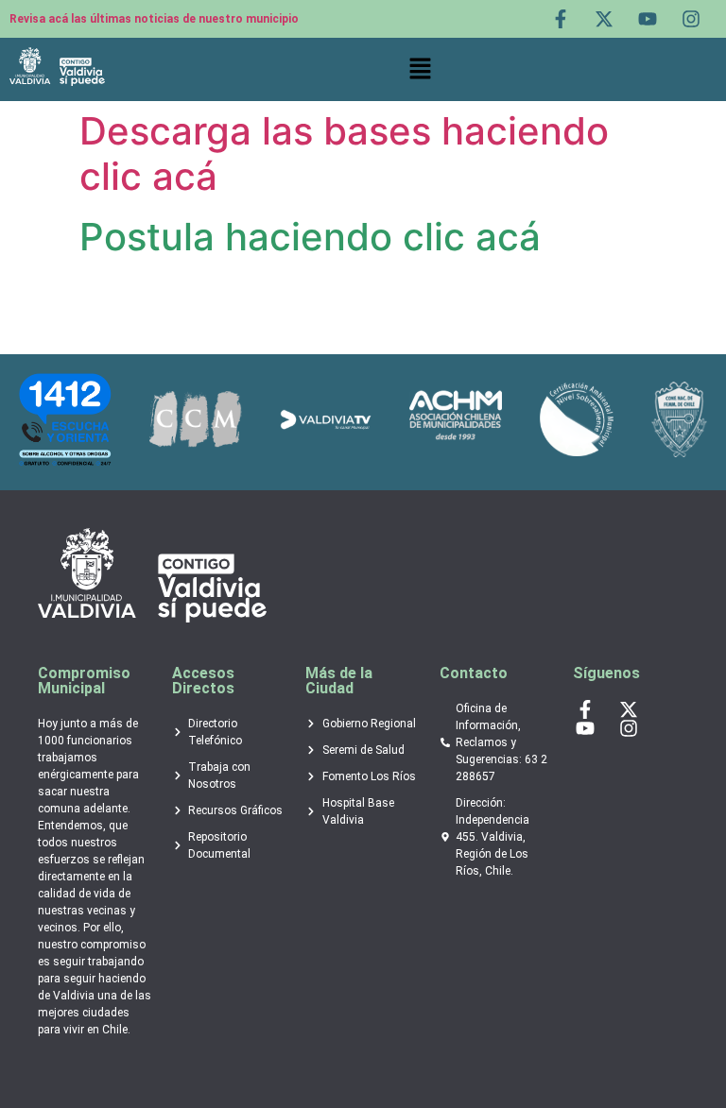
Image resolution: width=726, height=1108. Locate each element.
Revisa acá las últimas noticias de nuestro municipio (154, 19)
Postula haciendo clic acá (310, 236)
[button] (420, 70)
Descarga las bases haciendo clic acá (344, 153)
